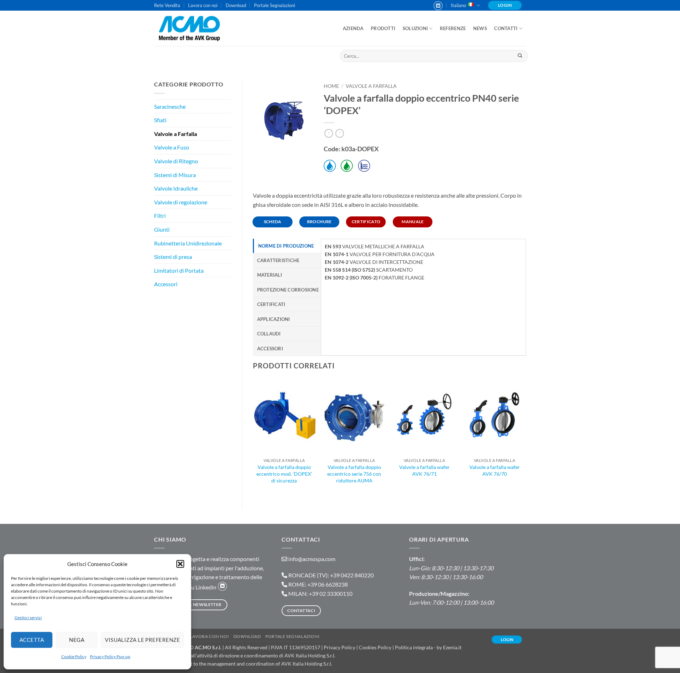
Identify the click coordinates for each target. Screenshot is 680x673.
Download (236, 5)
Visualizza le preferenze (142, 640)
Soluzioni (415, 28)
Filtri (160, 215)
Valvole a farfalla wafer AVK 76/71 (424, 470)
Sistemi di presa (173, 256)
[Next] (525, 438)
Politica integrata (414, 647)
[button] (180, 563)
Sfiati (160, 120)
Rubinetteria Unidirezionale (188, 243)
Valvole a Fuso (171, 147)
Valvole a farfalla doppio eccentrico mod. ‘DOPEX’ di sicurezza (284, 473)
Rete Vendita (167, 5)
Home (331, 86)
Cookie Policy (73, 656)
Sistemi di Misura (175, 174)
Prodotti (383, 28)
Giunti (162, 229)
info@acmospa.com (311, 558)
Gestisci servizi (28, 617)
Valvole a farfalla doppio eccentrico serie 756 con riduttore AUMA (354, 473)
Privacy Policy (339, 647)
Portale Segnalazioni (274, 5)
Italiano (458, 5)
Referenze (453, 28)
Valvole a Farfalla (175, 133)
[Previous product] (339, 133)
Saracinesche (170, 106)
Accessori (165, 284)
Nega (76, 640)
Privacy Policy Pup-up (110, 656)
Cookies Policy (375, 647)
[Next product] (328, 133)
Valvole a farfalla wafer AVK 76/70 (494, 470)
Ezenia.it (452, 647)
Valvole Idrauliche (176, 188)
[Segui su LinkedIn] (438, 5)
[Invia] (520, 56)
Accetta (31, 640)
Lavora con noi (202, 5)
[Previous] (253, 438)
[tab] (287, 246)
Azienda (353, 28)
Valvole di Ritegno (176, 161)
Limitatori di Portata (179, 270)
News (480, 28)
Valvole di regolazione (180, 202)
